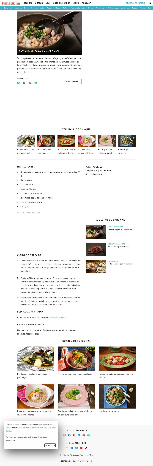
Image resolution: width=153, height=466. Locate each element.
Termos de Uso (86, 455)
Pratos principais (21, 8)
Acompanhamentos (78, 8)
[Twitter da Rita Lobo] (76, 448)
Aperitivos (125, 8)
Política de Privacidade (69, 455)
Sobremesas (100, 8)
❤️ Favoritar (72, 81)
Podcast (86, 3)
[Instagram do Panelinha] (64, 435)
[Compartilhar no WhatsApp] (35, 83)
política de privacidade (32, 427)
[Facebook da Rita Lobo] (71, 448)
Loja (48, 3)
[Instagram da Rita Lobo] (67, 448)
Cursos (39, 3)
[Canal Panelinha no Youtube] (83, 435)
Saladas (134, 8)
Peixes (49, 8)
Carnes (142, 8)
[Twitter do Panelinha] (78, 435)
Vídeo (76, 3)
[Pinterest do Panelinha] (74, 435)
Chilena (65, 8)
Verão (42, 8)
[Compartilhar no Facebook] (24, 83)
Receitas (28, 3)
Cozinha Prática (61, 3)
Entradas (34, 8)
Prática (57, 8)
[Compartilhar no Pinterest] (30, 83)
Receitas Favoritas (135, 3)
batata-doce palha (57, 317)
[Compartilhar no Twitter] (18, 83)
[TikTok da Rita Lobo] (86, 448)
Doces (90, 8)
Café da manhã (113, 8)
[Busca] (150, 3)
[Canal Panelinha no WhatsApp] (88, 435)
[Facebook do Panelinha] (69, 435)
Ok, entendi (50, 445)
